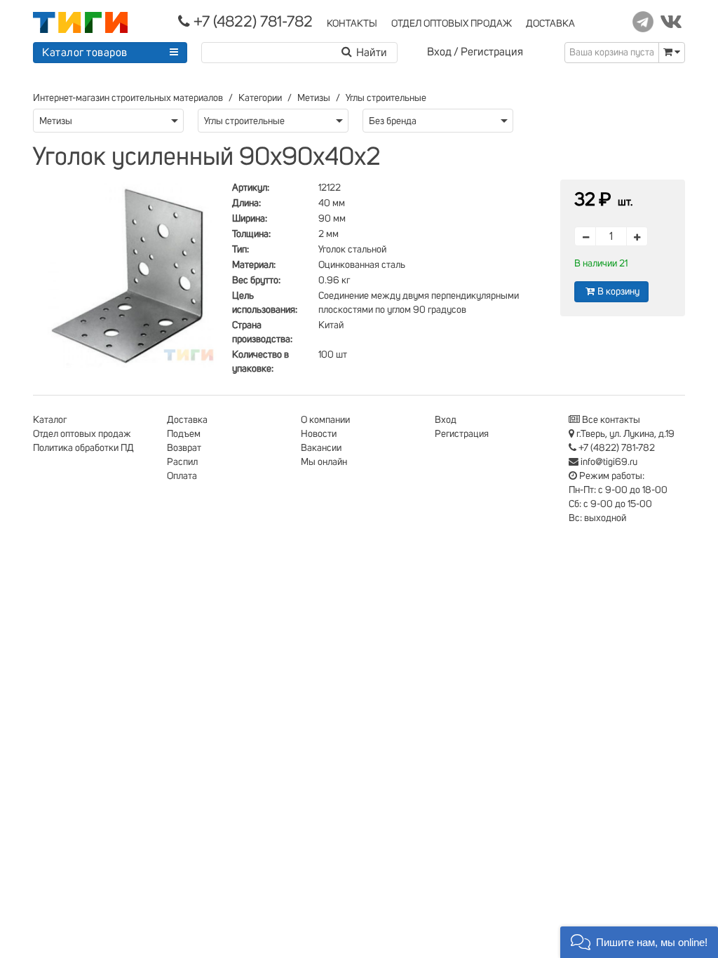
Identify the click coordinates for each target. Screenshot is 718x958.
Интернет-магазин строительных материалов (128, 98)
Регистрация (492, 52)
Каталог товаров (85, 52)
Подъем (184, 434)
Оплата (182, 476)
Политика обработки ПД (83, 448)
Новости (319, 434)
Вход (439, 52)
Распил (182, 462)
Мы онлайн (324, 462)
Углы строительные (386, 98)
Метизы (313, 98)
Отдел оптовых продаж (82, 434)
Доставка (187, 420)
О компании (325, 420)
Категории (260, 98)
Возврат (184, 448)
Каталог (50, 420)
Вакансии (321, 448)
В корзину (618, 292)
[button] (639, 942)
